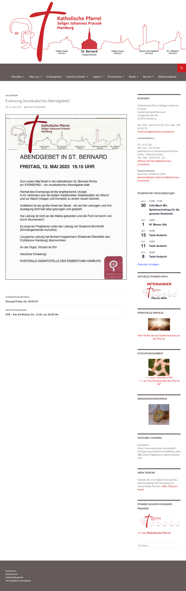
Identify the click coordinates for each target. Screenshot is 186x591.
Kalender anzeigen (148, 264)
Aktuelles (16, 76)
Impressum (10, 570)
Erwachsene (115, 76)
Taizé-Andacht (158, 235)
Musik (132, 76)
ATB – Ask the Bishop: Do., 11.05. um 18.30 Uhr (32, 312)
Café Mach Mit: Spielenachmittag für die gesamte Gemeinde (164, 209)
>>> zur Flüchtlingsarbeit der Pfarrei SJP (159, 382)
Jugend (97, 76)
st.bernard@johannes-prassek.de (156, 131)
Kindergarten (54, 76)
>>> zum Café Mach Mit (158, 377)
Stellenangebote (167, 76)
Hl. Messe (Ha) (158, 224)
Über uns (34, 76)
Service (147, 76)
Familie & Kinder (75, 76)
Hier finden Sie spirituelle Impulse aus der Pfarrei (159, 337)
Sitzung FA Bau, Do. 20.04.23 (21, 299)
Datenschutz (11, 574)
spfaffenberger (36, 107)
